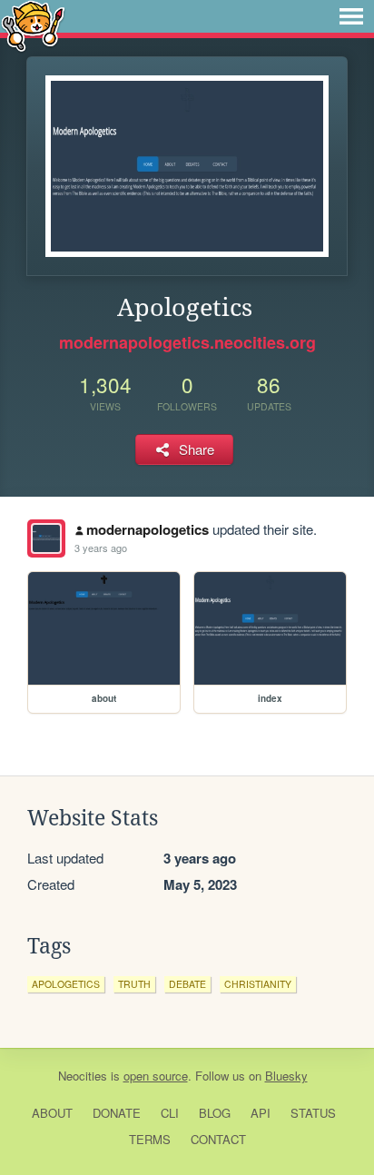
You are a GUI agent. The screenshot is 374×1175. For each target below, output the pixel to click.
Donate (117, 1112)
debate (187, 984)
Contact (218, 1139)
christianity (257, 984)
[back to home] (33, 25)
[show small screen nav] (351, 16)
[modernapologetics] (46, 538)
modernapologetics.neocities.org (187, 342)
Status (313, 1112)
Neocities (82, 1075)
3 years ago (100, 547)
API (261, 1112)
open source (155, 1075)
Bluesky (286, 1075)
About (52, 1112)
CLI (170, 1112)
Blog (215, 1112)
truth (134, 984)
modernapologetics (147, 529)
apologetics (66, 984)
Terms (150, 1139)
